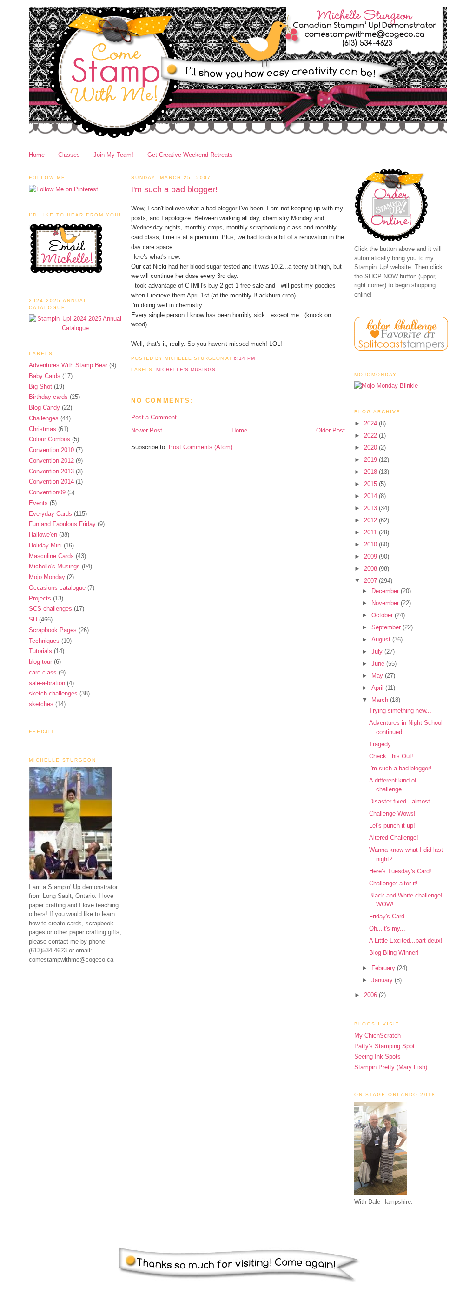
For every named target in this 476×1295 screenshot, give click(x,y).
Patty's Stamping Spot (384, 1046)
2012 (371, 520)
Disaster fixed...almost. (400, 801)
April (378, 687)
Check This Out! (391, 756)
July (377, 651)
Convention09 (47, 492)
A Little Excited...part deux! (406, 940)
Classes (69, 154)
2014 (371, 495)
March (380, 699)
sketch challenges (53, 693)
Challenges (44, 418)
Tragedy (380, 744)
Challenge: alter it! (393, 883)
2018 (371, 471)
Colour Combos (49, 439)
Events (38, 502)
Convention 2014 (51, 481)
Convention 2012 (51, 460)
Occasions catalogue (57, 587)
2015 (371, 483)
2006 (371, 994)
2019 (371, 459)
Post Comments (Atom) (200, 447)
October (383, 615)
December (386, 590)
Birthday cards (48, 396)
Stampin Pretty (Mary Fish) (390, 1067)
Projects (40, 598)
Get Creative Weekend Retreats (190, 154)
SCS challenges (50, 608)
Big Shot (40, 386)
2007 (371, 580)
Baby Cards (44, 375)
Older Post (330, 430)
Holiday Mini (45, 545)
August (381, 639)
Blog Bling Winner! (394, 952)
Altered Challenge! (393, 837)
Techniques (44, 640)
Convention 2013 (51, 471)
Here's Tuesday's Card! (400, 871)
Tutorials (40, 651)
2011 (371, 532)
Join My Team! (113, 154)
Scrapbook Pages (53, 630)
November (386, 603)
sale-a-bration (47, 683)
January (383, 980)
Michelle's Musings (54, 566)
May (378, 675)
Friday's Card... (389, 916)
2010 (371, 544)
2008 (371, 568)
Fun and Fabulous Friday (62, 523)
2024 (371, 423)
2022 (371, 435)
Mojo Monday (47, 576)
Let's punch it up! (392, 825)
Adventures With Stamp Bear (68, 365)
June (378, 663)
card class (43, 672)
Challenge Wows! (392, 813)
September (387, 627)
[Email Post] (258, 358)
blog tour (40, 661)
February (384, 968)
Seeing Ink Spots (377, 1056)
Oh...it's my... (387, 928)
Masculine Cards (51, 556)
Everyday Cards (50, 513)
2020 (371, 447)
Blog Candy (44, 407)
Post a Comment (154, 417)
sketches (41, 704)
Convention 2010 (51, 449)
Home (37, 154)
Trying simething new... (400, 710)
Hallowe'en (43, 534)
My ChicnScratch (377, 1035)
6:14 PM (244, 358)
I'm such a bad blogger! (174, 189)
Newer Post (146, 430)
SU (33, 619)
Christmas (42, 428)
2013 (371, 508)
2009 (371, 556)
